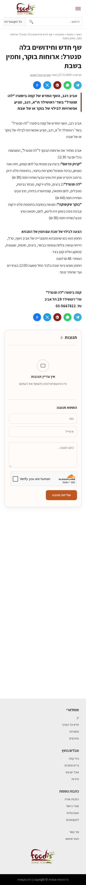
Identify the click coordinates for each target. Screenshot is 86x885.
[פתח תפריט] (78, 8)
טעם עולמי (72, 813)
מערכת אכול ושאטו (40, 75)
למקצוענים (72, 820)
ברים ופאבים (72, 765)
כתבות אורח (72, 799)
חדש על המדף (70, 725)
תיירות (75, 779)
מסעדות (59, 34)
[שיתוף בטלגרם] (78, 85)
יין (78, 718)
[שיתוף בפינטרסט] (57, 85)
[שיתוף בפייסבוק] (37, 85)
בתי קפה (74, 758)
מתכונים (74, 738)
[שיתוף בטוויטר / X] (47, 85)
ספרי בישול (72, 806)
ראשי (79, 34)
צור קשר (74, 832)
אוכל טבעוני (72, 772)
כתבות (70, 34)
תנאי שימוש (72, 839)
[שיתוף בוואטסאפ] (67, 85)
